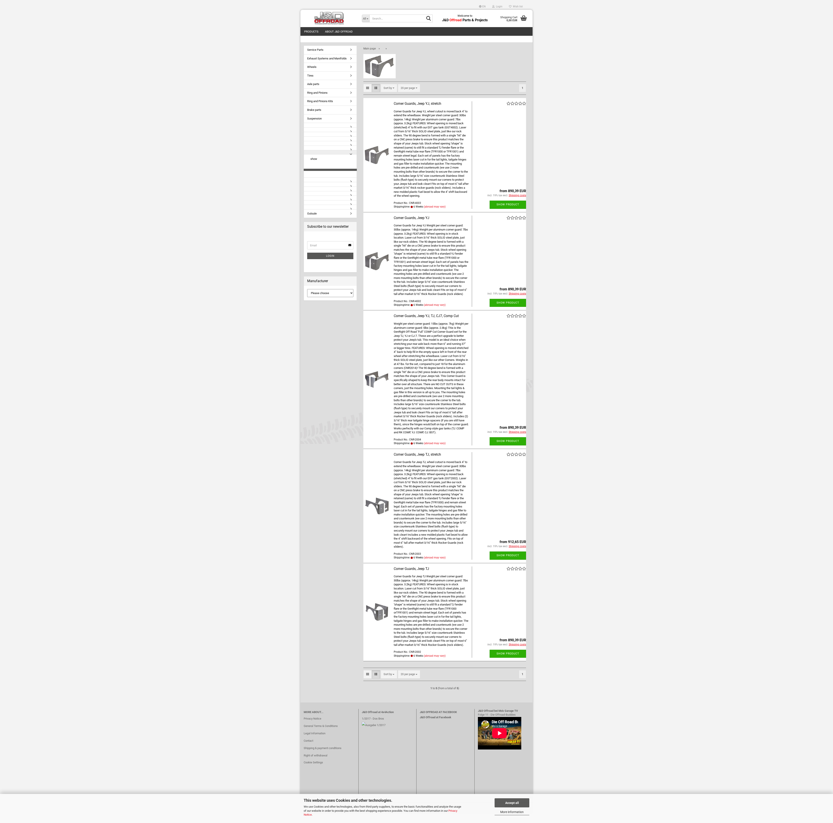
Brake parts (314, 109)
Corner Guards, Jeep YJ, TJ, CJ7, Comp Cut (426, 316)
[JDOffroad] (329, 18)
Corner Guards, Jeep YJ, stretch (417, 103)
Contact (308, 740)
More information (512, 812)
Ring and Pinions (317, 92)
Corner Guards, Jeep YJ (411, 218)
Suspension (314, 118)
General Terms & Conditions (321, 726)
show (313, 158)
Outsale (312, 213)
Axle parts (313, 84)
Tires (310, 75)
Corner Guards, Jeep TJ (411, 569)
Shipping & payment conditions (322, 748)
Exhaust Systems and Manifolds (327, 58)
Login (330, 255)
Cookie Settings (313, 762)
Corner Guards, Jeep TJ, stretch (417, 454)
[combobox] (389, 88)
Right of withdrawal (315, 755)
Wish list (517, 6)
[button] (482, 6)
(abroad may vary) (435, 206)
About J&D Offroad (339, 31)
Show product (508, 204)
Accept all (512, 803)
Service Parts (315, 49)
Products (311, 31)
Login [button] (498, 6)
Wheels (311, 67)
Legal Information (314, 733)
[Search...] (428, 19)
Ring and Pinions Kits (320, 101)
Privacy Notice (312, 718)
